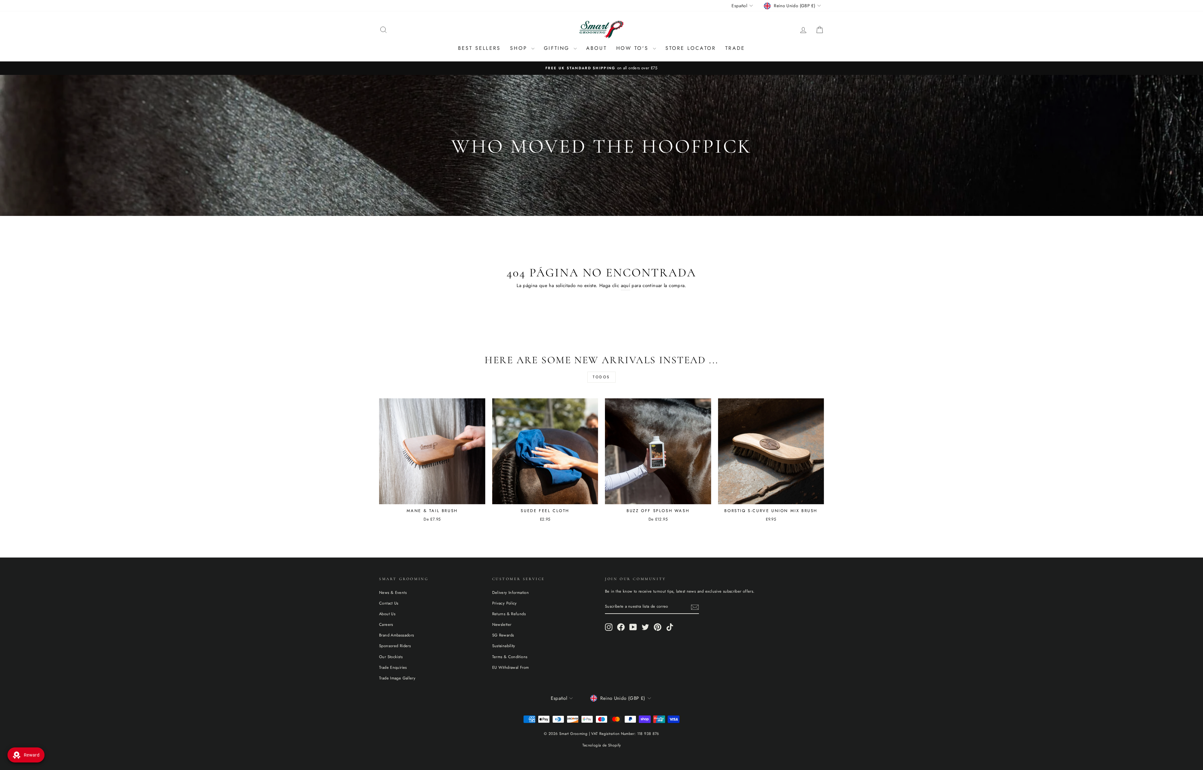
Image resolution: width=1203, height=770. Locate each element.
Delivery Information (510, 592)
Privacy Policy (504, 603)
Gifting (558, 48)
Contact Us (388, 603)
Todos (601, 377)
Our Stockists (391, 657)
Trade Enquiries (393, 667)
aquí (625, 285)
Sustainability (503, 646)
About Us (387, 614)
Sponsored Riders (395, 646)
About (596, 48)
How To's (633, 48)
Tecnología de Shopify (601, 745)
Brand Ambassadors (396, 635)
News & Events (393, 592)
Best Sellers (479, 48)
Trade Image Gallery (397, 678)
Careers (386, 624)
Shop (520, 48)
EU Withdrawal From (510, 667)
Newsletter (502, 624)
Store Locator (690, 48)
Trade (735, 48)
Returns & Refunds (509, 614)
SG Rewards (503, 635)
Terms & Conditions (510, 657)
